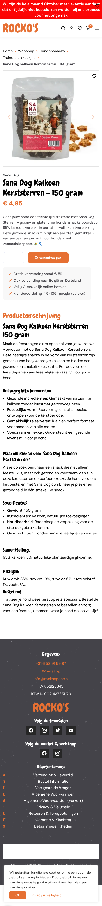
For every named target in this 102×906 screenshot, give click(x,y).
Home (8, 51)
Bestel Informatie (53, 781)
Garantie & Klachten (53, 819)
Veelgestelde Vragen (53, 787)
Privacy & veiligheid (46, 895)
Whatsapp (51, 671)
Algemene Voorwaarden (53, 794)
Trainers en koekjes (19, 57)
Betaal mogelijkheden (53, 826)
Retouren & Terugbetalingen (53, 813)
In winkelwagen (48, 257)
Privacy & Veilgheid (53, 807)
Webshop (26, 51)
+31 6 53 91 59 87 (51, 663)
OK (17, 895)
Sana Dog (11, 175)
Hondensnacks (52, 51)
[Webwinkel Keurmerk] (51, 851)
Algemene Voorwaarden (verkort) (53, 800)
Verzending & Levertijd (53, 775)
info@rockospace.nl (51, 678)
